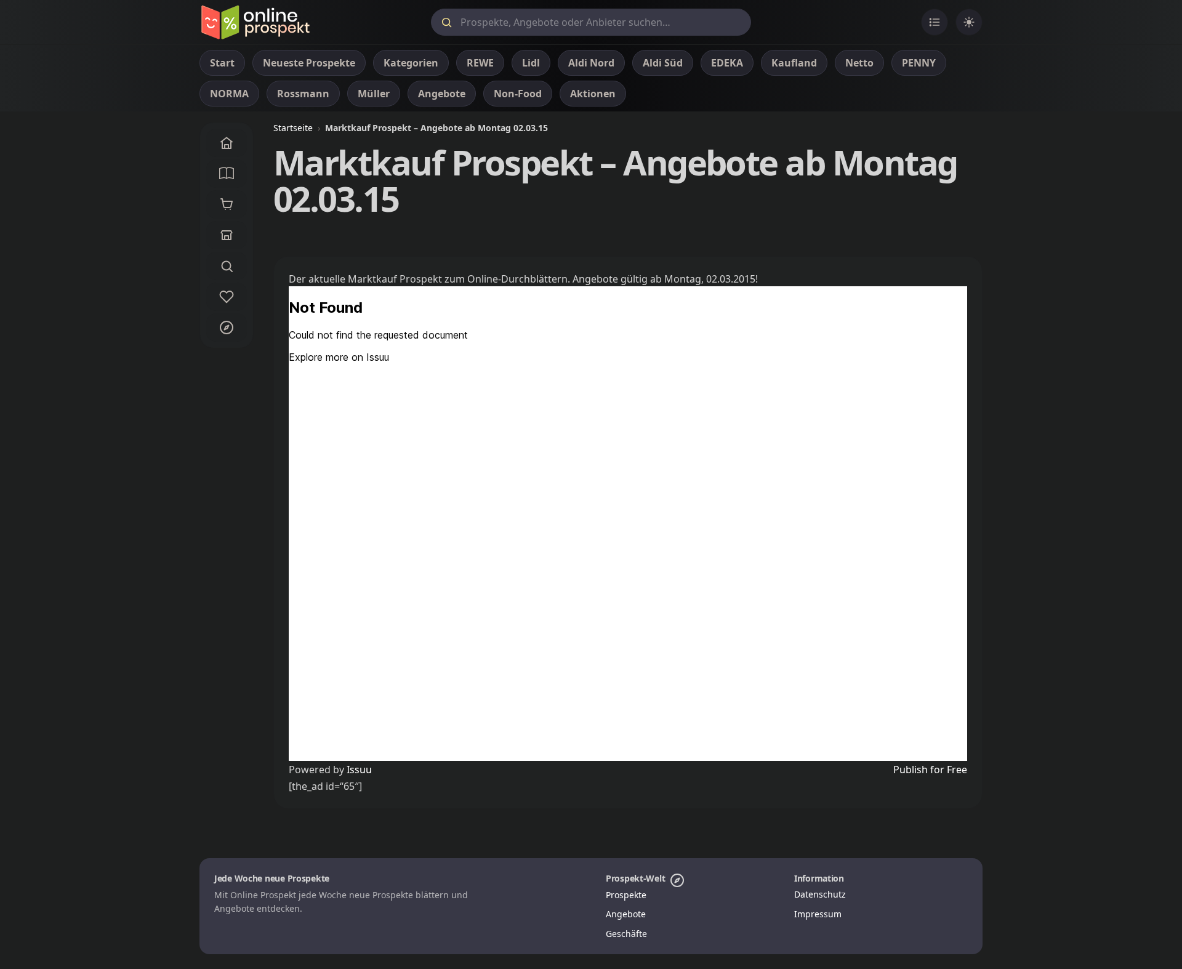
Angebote (626, 914)
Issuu (359, 769)
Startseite (293, 128)
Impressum (818, 914)
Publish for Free (930, 769)
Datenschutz (820, 894)
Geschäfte (626, 933)
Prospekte (626, 895)
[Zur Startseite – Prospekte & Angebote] (255, 22)
